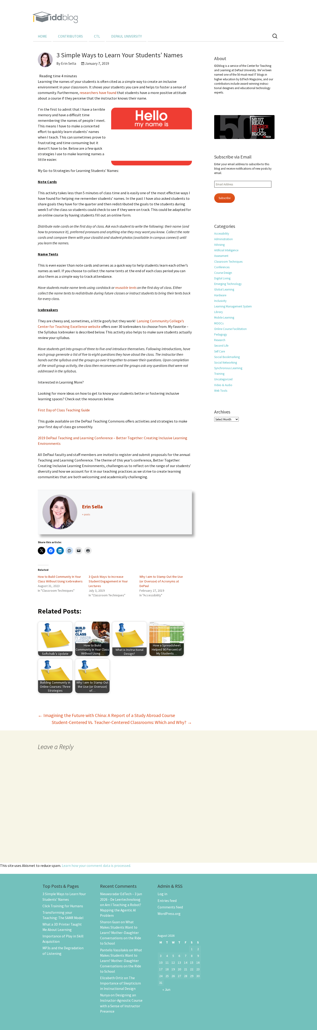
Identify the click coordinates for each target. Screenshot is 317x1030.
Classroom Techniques (228, 261)
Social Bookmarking (227, 357)
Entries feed (167, 900)
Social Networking (225, 362)
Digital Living (222, 278)
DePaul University (126, 36)
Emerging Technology (228, 284)
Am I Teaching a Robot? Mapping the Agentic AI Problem (120, 910)
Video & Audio (223, 385)
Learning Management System (233, 306)
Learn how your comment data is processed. (96, 865)
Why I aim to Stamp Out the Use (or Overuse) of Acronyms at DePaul (161, 581)
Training (219, 373)
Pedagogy (220, 334)
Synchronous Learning (228, 368)
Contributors (70, 36)
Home (42, 36)
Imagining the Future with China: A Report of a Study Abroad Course (106, 715)
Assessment (221, 256)
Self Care (219, 351)
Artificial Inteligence (226, 250)
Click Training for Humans (62, 906)
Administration (223, 239)
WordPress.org (169, 913)
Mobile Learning (224, 317)
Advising (219, 244)
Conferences (222, 267)
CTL (97, 36)
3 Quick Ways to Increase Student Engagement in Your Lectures (108, 581)
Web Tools (220, 390)
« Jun (166, 989)
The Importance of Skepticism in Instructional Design (120, 983)
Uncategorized (223, 379)
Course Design (223, 272)
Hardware (220, 295)
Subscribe (224, 198)
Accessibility (221, 233)
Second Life (221, 345)
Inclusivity (220, 301)
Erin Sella (92, 506)
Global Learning (224, 289)
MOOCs (218, 323)
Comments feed (170, 907)
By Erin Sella (66, 63)
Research (219, 340)
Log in (162, 894)
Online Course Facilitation (230, 329)
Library (218, 312)
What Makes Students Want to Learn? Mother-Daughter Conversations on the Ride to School (120, 933)
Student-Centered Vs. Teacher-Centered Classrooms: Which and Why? (122, 722)
